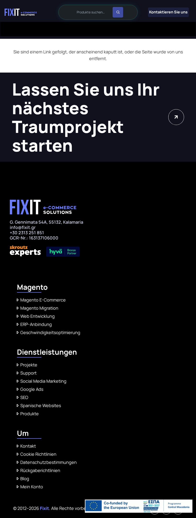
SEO (24, 397)
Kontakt (28, 446)
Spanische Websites (40, 405)
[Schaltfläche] (176, 117)
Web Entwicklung (37, 316)
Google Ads (31, 389)
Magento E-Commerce (43, 300)
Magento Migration (39, 308)
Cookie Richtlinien (38, 454)
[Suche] (118, 12)
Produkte (29, 413)
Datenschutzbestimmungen (48, 462)
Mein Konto (31, 487)
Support (28, 373)
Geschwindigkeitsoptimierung (50, 332)
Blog (24, 478)
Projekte (28, 365)
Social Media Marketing (43, 381)
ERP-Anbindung (36, 324)
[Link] (21, 12)
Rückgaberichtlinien (40, 470)
